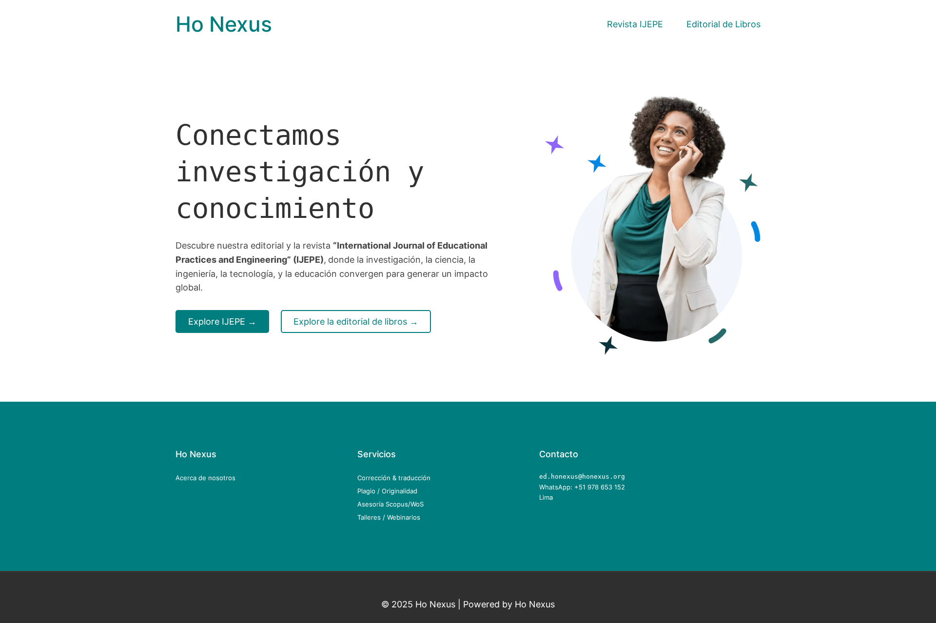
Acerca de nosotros (205, 478)
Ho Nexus (224, 24)
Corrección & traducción (393, 478)
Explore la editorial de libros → (355, 321)
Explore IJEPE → (222, 321)
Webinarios (403, 517)
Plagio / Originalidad (387, 491)
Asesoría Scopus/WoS (390, 504)
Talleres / (372, 517)
